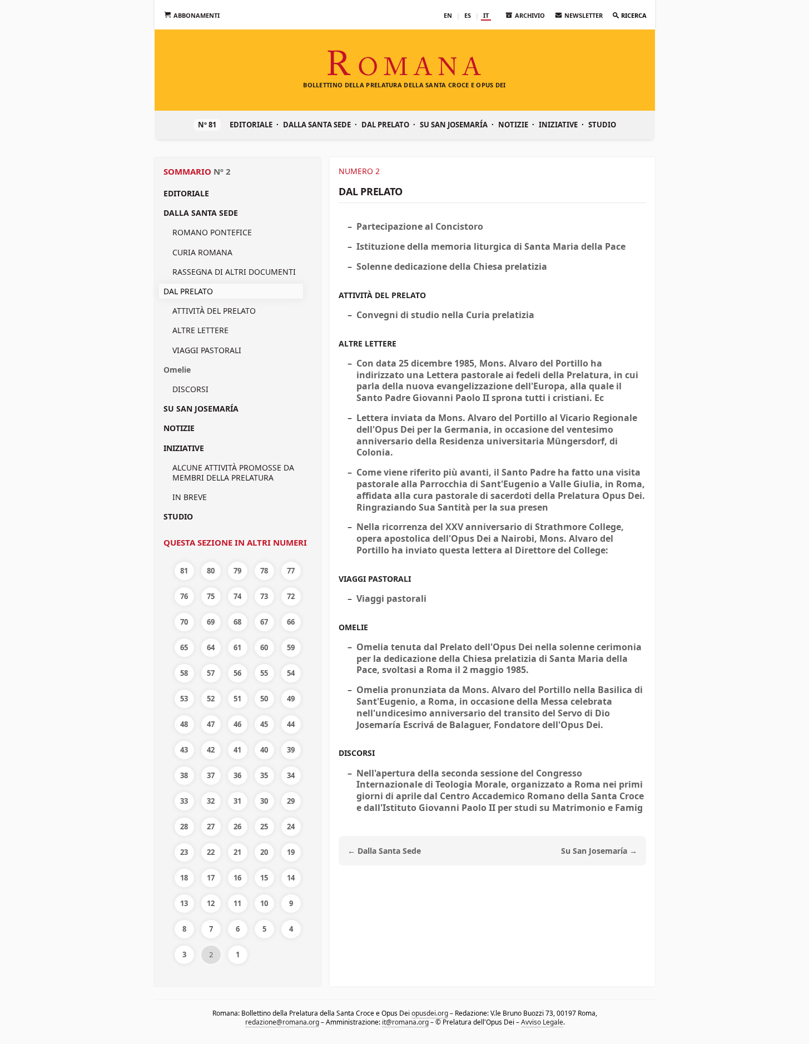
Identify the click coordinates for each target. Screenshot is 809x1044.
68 (237, 622)
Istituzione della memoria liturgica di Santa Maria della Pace (491, 246)
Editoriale (251, 125)
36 (237, 775)
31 (237, 801)
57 (211, 673)
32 (211, 801)
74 (237, 596)
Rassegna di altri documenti (234, 271)
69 (211, 622)
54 (291, 673)
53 (184, 699)
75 (211, 596)
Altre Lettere (200, 330)
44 (291, 724)
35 (264, 775)
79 (237, 571)
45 (264, 724)
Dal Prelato (385, 125)
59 (291, 647)
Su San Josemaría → (599, 850)
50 (264, 699)
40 (264, 750)
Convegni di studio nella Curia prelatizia (445, 315)
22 (211, 852)
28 (184, 827)
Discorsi (190, 389)
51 (237, 699)
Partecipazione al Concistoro (419, 226)
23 (184, 852)
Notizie (513, 125)
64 (211, 647)
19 (291, 852)
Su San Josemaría (454, 125)
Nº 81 (207, 125)
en (448, 15)
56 (237, 673)
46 (237, 724)
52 (211, 699)
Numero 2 (359, 171)
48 (184, 724)
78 (264, 571)
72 (291, 596)
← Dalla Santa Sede (384, 850)
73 (264, 596)
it (486, 15)
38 (184, 775)
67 (264, 622)
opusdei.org (429, 1013)
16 (237, 878)
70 (184, 622)
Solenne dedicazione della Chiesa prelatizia (451, 266)
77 (291, 571)
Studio (602, 125)
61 (237, 647)
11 (237, 903)
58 (184, 673)
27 (211, 827)
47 (211, 724)
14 (291, 878)
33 (184, 801)
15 (264, 878)
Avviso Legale (541, 1022)
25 (264, 827)
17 (211, 878)
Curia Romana (202, 252)
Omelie (177, 369)
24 (291, 827)
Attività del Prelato (214, 310)
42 (211, 750)
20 (264, 852)
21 (237, 852)
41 (237, 750)
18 (184, 878)
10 (264, 903)
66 (291, 622)
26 (237, 827)
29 (291, 801)
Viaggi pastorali (206, 350)
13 (184, 903)
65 (184, 647)
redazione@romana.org (282, 1022)
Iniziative (558, 125)
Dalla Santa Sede (317, 125)
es (467, 15)
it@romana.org (404, 1022)
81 (184, 571)
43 (184, 750)
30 (264, 801)
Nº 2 (222, 171)
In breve (189, 497)
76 (184, 596)
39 (291, 750)
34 (291, 775)
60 (264, 647)
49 (291, 699)
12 (211, 903)
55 (264, 673)
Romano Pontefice (212, 232)
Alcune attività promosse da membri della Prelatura (233, 472)
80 (211, 571)
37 (211, 775)
